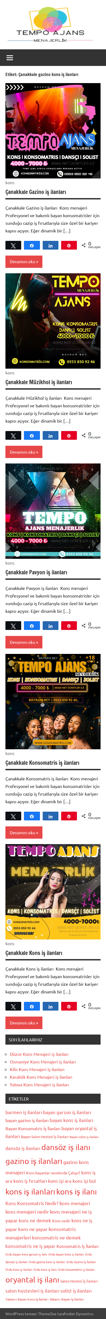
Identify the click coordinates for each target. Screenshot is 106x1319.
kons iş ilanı (76, 1191)
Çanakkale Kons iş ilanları (33, 953)
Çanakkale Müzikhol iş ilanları (38, 382)
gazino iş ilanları (33, 1161)
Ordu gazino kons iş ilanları (47, 1262)
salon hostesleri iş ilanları (32, 1290)
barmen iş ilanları (23, 1112)
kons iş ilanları (30, 1191)
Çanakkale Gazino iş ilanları (35, 192)
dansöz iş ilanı (65, 1147)
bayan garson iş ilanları (67, 1112)
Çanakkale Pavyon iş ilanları (36, 572)
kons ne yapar (33, 1229)
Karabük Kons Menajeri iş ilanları (41, 1077)
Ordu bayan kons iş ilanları (66, 1254)
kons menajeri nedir (27, 1211)
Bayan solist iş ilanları (84, 1137)
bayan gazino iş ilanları (27, 1120)
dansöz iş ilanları (22, 1148)
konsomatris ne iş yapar (30, 1246)
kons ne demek (35, 1220)
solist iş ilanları (76, 1290)
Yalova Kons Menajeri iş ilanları (39, 1084)
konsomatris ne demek (56, 1237)
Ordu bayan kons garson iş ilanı (26, 1254)
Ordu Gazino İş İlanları (81, 1262)
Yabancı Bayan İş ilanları (66, 1299)
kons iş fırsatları (30, 1181)
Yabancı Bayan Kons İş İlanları (26, 1299)
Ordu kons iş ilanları (18, 1269)
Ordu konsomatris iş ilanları (76, 1269)
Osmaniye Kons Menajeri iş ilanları (43, 1061)
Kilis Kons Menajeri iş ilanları (37, 1069)
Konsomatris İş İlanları (78, 1246)
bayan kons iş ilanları (71, 1120)
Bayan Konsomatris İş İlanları (32, 1128)
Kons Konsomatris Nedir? (31, 1203)
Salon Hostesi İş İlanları (79, 1281)
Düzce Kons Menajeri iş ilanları (39, 1054)
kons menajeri (75, 1203)
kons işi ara (59, 1181)
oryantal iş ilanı (32, 1279)
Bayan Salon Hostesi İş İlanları (44, 1136)
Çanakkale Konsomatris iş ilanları (42, 763)
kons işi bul (84, 1181)
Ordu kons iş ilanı (45, 1269)
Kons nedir (61, 1220)
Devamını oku (22, 261)
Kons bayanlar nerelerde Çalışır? (53, 1172)
